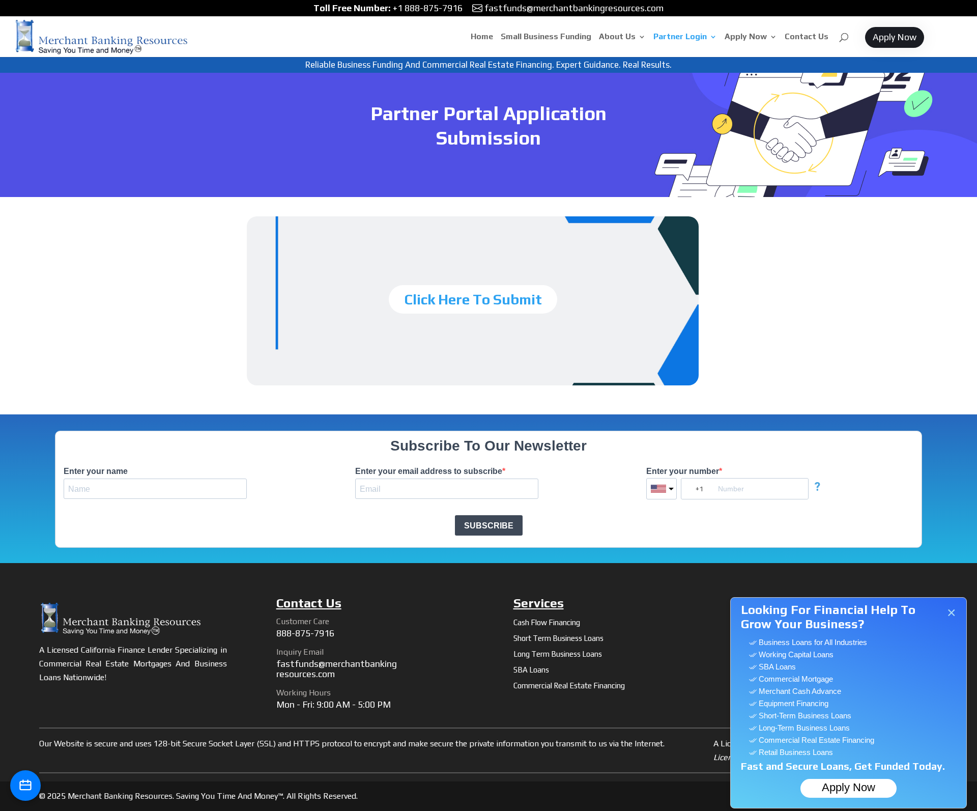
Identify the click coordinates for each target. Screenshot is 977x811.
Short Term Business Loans (558, 638)
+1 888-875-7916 (388, 8)
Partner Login (680, 37)
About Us (617, 37)
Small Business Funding (546, 37)
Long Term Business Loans (557, 654)
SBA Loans (531, 669)
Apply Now (746, 37)
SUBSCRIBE (488, 525)
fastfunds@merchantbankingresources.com (574, 8)
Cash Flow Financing (546, 622)
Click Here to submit (473, 299)
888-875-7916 (305, 633)
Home (482, 37)
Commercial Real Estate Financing (569, 685)
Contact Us (806, 37)
